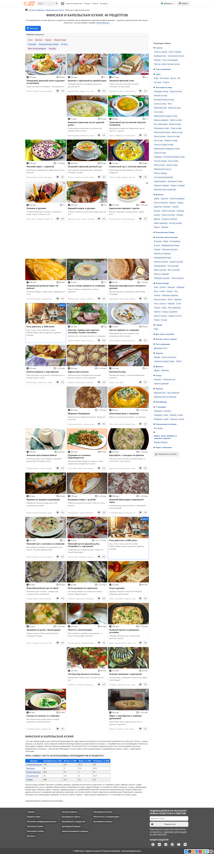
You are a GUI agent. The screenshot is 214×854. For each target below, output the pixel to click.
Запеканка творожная (170, 295)
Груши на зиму (171, 165)
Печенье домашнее (177, 199)
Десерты (159, 366)
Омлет (170, 299)
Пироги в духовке (168, 211)
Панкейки (164, 227)
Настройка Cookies (35, 831)
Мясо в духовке (174, 270)
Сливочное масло (34, 764)
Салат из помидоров (170, 60)
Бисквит (157, 215)
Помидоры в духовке (162, 278)
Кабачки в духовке (161, 262)
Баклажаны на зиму (161, 128)
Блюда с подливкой (169, 312)
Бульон (173, 78)
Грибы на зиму (159, 165)
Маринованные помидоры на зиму (167, 149)
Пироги (156, 199)
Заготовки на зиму (164, 87)
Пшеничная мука (33, 772)
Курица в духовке (176, 262)
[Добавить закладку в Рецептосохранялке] (57, 91)
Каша (156, 287)
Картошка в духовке (169, 249)
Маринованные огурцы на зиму (165, 116)
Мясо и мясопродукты (37, 49)
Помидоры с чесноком (162, 411)
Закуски (159, 353)
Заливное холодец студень (164, 361)
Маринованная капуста (162, 169)
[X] (189, 851)
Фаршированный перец (162, 258)
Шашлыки (171, 287)
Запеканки (180, 287)
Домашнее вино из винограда (165, 397)
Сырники (175, 207)
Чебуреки (171, 304)
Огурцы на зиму (176, 91)
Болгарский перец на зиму (164, 100)
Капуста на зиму (173, 136)
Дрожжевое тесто (160, 348)
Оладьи (180, 203)
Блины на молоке (168, 215)
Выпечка (159, 195)
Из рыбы (52, 49)
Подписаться (170, 824)
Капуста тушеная (160, 316)
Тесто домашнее (163, 344)
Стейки (162, 291)
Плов (156, 291)
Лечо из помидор (160, 173)
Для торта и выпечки (165, 334)
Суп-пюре (157, 82)
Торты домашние (163, 69)
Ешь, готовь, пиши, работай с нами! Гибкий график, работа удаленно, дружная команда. (43, 332)
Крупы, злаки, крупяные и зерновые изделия (165, 437)
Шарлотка (164, 199)
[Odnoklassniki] (193, 851)
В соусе (157, 245)
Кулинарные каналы (103, 821)
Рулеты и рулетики (169, 357)
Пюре (156, 329)
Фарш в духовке (160, 270)
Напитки (159, 389)
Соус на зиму (173, 161)
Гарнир (159, 325)
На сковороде (175, 241)
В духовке (158, 241)
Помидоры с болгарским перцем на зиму (169, 157)
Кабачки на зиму (174, 108)
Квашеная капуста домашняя (165, 189)
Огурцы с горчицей (177, 185)
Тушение (157, 249)
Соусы (159, 375)
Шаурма (157, 357)
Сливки (29, 779)
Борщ (156, 78)
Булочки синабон (175, 223)
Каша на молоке (160, 299)
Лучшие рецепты (69, 812)
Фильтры (34, 28)
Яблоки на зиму (175, 124)
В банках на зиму (160, 95)
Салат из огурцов (160, 52)
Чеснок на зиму (160, 136)
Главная (31, 812)
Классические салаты (176, 56)
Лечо (169, 104)
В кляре (164, 320)
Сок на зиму (158, 112)
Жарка (165, 241)
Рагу (176, 291)
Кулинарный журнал (71, 826)
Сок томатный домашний (163, 177)
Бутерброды (161, 402)
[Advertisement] (170, 24)
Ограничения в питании (166, 424)
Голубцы (169, 291)
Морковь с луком (176, 415)
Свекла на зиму (160, 153)
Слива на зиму (176, 128)
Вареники (177, 299)
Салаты (159, 48)
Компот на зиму (176, 120)
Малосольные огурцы (162, 132)
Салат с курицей (175, 52)
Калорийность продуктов (73, 821)
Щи (179, 78)
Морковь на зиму (171, 140)
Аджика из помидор (161, 185)
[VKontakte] (186, 851)
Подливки (157, 379)
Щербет (157, 370)
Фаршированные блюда (170, 245)
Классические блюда (165, 232)
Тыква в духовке (177, 278)
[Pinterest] (200, 851)
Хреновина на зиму (175, 181)
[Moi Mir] (196, 851)
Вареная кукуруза (160, 442)
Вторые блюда (162, 283)
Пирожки (172, 203)
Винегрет (157, 60)
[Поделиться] (212, 852)
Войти (184, 3)
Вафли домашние (160, 223)
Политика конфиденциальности (41, 821)
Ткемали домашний (161, 384)
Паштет (179, 361)
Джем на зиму (177, 132)
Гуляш (178, 304)
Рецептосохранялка (74, 3)
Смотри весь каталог (167, 454)
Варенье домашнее (161, 120)
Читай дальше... (103, 23)
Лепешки (179, 215)
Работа (95, 3)
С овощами (161, 407)
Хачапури (180, 211)
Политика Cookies (35, 826)
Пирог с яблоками (164, 447)
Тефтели (157, 312)
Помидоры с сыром (161, 419)
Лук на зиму (158, 140)
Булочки (157, 211)
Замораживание (160, 266)
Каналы (87, 3)
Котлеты (163, 287)
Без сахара (158, 428)
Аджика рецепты (160, 181)
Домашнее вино (160, 393)
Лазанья (157, 308)
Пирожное (165, 370)
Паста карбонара (174, 308)
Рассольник (164, 78)
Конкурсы (104, 3)
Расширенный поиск (103, 812)
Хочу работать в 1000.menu (40, 326)
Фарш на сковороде (161, 274)
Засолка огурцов (160, 161)
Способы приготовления (167, 237)
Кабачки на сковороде (162, 253)
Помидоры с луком (161, 415)
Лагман (157, 320)
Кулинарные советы (71, 817)
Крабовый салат (160, 56)
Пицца (164, 308)
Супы (158, 74)
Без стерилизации (161, 124)
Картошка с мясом (177, 419)
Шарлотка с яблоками (162, 207)
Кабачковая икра (160, 108)
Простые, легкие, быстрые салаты (167, 64)
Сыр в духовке (173, 266)
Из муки (64, 44)
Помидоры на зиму (161, 91)
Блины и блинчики (161, 203)
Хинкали (157, 295)
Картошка (30, 768)
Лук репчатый (32, 776)
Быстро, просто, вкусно (166, 339)
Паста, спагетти (160, 304)
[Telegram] (207, 851)
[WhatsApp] (203, 851)
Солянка (166, 82)
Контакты (31, 836)
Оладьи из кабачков (169, 219)
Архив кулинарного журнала (75, 831)
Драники (157, 219)
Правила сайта (33, 817)
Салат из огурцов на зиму (163, 145)
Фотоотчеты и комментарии (106, 817)
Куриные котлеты (175, 316)
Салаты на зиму (160, 104)
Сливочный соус (169, 379)
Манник (157, 227)
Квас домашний (173, 393)
